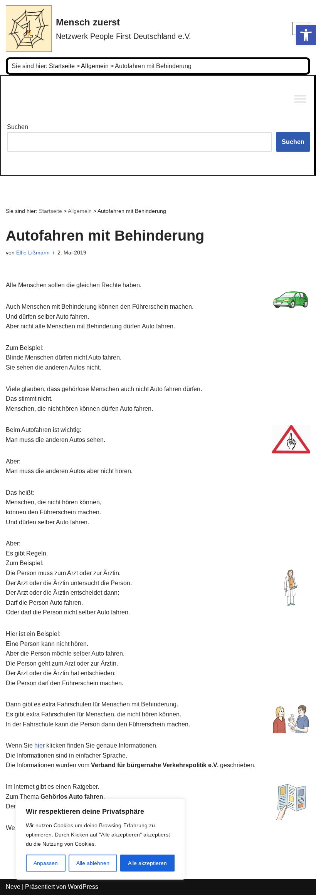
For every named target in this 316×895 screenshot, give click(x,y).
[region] (100, 839)
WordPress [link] (83, 886)
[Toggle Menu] (300, 99)
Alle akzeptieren (147, 863)
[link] (306, 35)
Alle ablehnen (92, 863)
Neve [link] (13, 886)
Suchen (17, 127)
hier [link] (39, 745)
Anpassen (46, 863)
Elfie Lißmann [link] (33, 252)
